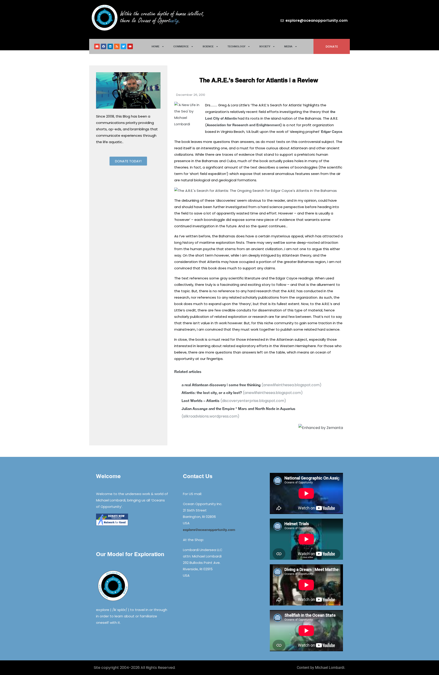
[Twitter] (123, 46)
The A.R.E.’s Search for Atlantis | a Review (258, 80)
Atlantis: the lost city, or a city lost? (212, 392)
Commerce (181, 46)
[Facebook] (103, 46)
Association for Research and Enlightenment (243, 125)
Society (264, 46)
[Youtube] (130, 46)
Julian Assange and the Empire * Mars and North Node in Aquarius (238, 408)
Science (208, 46)
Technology (236, 46)
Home (155, 46)
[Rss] (117, 46)
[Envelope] (97, 46)
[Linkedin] (110, 46)
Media (288, 46)
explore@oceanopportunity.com (209, 530)
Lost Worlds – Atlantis (201, 400)
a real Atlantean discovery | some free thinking (221, 385)
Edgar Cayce (331, 131)
